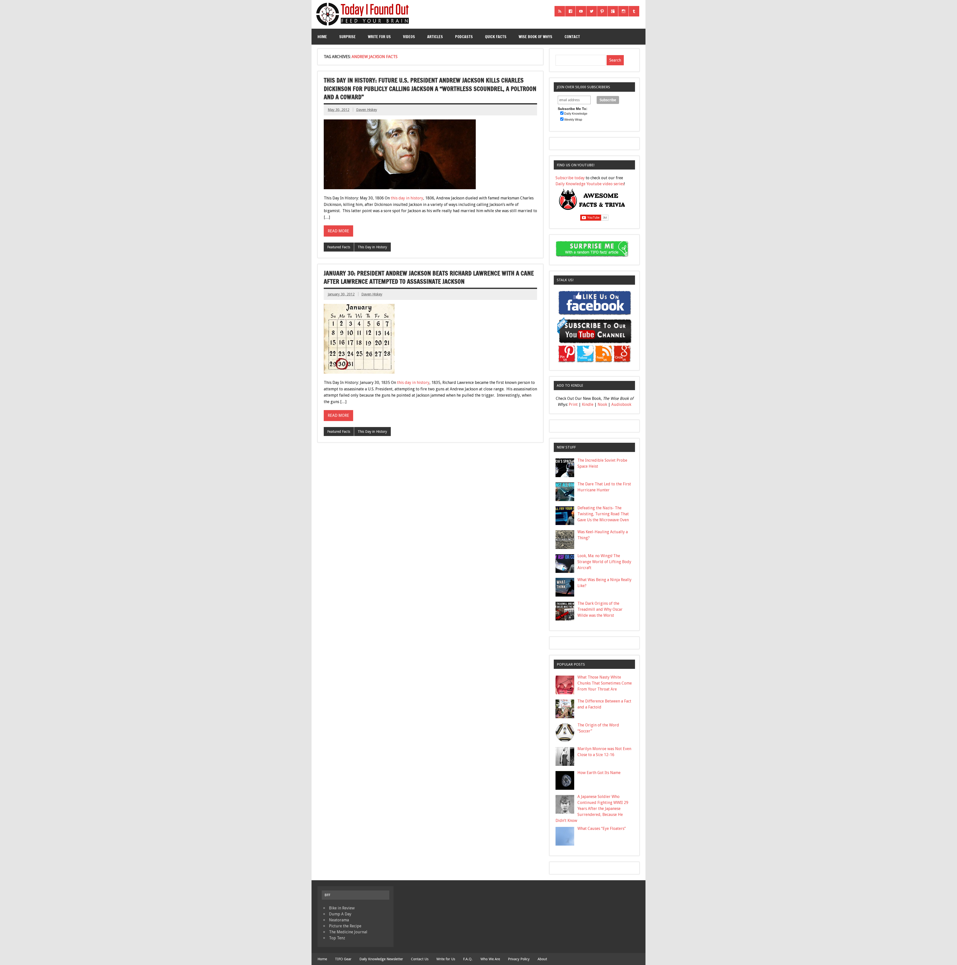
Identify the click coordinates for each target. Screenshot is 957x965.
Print (573, 404)
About (542, 959)
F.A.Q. (468, 959)
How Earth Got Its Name (599, 772)
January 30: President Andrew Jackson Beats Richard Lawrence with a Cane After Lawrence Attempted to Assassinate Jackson (429, 277)
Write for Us (379, 36)
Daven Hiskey (366, 110)
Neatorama (339, 920)
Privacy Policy (519, 959)
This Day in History (372, 247)
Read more (338, 231)
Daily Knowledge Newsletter (381, 959)
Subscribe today (570, 177)
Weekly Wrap (573, 119)
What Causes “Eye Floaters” (601, 828)
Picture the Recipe (345, 926)
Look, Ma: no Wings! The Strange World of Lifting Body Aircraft (604, 561)
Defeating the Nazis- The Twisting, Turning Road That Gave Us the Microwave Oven (603, 514)
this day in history (407, 198)
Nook (602, 404)
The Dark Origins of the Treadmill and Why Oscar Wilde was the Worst (600, 609)
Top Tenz (337, 938)
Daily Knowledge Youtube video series (590, 183)
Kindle (587, 404)
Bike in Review (342, 908)
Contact (572, 36)
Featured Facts (338, 247)
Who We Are (490, 959)
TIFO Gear (343, 959)
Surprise (347, 36)
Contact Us (419, 959)
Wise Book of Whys (535, 36)
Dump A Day (340, 914)
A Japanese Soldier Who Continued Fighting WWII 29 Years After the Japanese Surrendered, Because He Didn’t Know (592, 808)
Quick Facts (495, 36)
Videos (409, 36)
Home (322, 36)
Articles (435, 36)
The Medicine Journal (348, 932)
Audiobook (621, 404)
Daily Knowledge (575, 113)
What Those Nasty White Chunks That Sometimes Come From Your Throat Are (604, 683)
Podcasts (464, 36)
